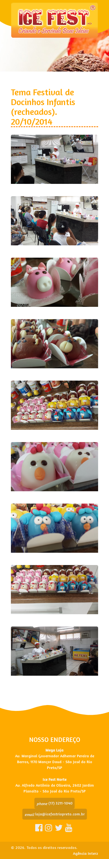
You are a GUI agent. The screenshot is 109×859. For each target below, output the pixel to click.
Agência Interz (85, 853)
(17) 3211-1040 (54, 803)
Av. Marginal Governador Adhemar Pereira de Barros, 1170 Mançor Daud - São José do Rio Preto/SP (54, 761)
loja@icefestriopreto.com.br (55, 813)
